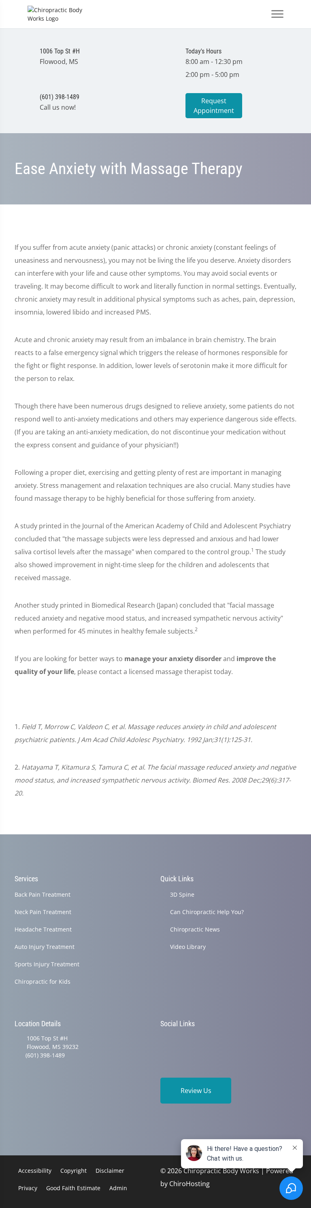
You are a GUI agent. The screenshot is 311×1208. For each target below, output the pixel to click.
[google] (164, 1039)
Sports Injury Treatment (47, 964)
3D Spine (182, 894)
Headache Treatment (43, 929)
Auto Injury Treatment (45, 947)
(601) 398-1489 (45, 1055)
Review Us (196, 1090)
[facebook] (185, 1039)
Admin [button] (118, 1188)
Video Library (188, 947)
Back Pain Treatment (42, 894)
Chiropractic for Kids (42, 981)
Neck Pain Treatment (43, 912)
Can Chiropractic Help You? (207, 912)
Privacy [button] (27, 1188)
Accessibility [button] (34, 1170)
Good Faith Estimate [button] (73, 1188)
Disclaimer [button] (110, 1170)
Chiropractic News (195, 929)
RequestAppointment (214, 105)
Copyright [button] (73, 1170)
